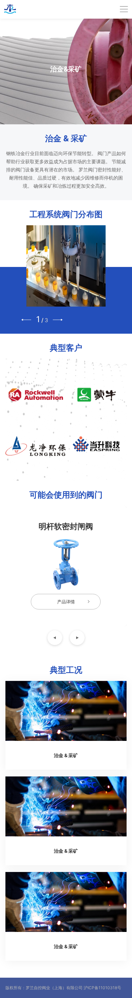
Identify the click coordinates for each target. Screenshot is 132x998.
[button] (26, 320)
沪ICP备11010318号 (102, 987)
